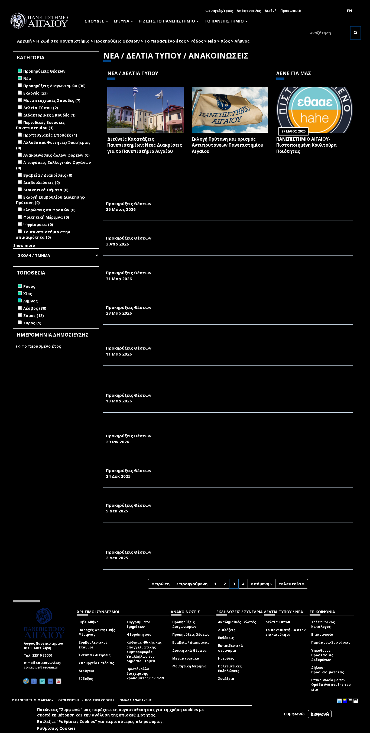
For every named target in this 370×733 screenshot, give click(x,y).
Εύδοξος (86, 678)
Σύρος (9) (32, 322)
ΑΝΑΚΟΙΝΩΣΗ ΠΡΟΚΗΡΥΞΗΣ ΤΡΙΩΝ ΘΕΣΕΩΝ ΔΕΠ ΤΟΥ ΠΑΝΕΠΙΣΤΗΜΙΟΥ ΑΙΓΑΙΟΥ (191, 464)
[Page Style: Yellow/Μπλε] (345, 701)
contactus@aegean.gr (42, 667)
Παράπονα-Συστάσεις (330, 642)
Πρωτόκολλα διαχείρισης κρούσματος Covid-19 (145, 673)
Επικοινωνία (322, 634)
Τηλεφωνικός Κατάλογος (323, 624)
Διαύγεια (87, 671)
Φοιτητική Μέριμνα (189, 666)
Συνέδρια (226, 678)
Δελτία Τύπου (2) (40, 107)
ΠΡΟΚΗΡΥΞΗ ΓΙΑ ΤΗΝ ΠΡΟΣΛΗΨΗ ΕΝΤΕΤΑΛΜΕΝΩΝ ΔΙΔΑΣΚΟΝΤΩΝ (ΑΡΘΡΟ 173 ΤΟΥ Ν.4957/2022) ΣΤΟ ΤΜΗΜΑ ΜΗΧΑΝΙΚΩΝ (225, 427)
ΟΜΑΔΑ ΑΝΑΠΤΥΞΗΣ (135, 700)
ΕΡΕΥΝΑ (122, 21)
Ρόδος (196, 41)
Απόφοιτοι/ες (249, 10)
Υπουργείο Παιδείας (96, 663)
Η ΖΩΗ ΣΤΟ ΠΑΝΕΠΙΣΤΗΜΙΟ (167, 21)
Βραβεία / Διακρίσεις (190, 642)
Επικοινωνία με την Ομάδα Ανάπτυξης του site (331, 685)
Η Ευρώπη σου (138, 634)
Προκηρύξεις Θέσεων (117, 41)
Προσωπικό (290, 10)
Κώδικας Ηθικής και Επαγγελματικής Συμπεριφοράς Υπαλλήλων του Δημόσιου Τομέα (143, 651)
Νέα (212, 41)
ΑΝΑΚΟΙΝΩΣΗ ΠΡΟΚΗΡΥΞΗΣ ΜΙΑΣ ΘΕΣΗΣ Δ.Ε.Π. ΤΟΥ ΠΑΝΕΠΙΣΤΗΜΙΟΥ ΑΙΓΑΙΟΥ (189, 232)
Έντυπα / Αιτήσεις (95, 655)
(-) (19, 346)
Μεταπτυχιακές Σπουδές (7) (51, 100)
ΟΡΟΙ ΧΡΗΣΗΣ (69, 700)
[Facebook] (34, 681)
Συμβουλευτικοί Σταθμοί (93, 644)
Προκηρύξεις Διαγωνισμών (184, 624)
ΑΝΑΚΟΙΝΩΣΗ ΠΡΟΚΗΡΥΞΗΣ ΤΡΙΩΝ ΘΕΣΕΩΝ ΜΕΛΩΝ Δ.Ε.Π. (168, 499)
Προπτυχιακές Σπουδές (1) (50, 135)
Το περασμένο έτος (165, 41)
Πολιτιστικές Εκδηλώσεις (230, 668)
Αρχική (24, 41)
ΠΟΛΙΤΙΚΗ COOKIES (99, 700)
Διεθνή (271, 10)
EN (349, 10)
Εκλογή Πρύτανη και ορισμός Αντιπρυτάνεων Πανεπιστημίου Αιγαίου (227, 145)
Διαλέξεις (226, 630)
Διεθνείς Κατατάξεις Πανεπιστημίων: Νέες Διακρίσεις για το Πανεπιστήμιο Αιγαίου (144, 145)
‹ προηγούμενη (191, 583)
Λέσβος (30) (34, 308)
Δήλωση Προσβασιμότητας (327, 669)
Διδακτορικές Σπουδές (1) (49, 115)
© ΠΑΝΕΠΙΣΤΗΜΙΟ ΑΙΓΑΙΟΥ (32, 700)
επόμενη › (261, 583)
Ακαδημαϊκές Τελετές (237, 622)
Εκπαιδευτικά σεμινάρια (230, 648)
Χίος (225, 41)
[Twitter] (42, 681)
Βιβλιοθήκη (89, 622)
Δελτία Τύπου (277, 622)
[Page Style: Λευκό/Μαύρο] (350, 701)
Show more (24, 245)
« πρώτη (160, 583)
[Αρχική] (42, 20)
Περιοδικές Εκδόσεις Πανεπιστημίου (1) (40, 125)
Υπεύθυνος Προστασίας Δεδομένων (322, 655)
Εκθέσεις (226, 637)
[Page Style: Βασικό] (339, 701)
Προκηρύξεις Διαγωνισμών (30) (54, 85)
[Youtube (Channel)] (58, 681)
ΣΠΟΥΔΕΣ (95, 21)
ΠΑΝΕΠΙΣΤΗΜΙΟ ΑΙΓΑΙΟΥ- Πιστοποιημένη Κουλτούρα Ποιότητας (306, 145)
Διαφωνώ (319, 714)
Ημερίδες (226, 658)
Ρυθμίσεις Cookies (56, 728)
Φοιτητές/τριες (219, 10)
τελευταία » (291, 583)
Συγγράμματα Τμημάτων (138, 624)
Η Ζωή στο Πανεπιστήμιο (63, 41)
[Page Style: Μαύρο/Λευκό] (355, 701)
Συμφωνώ (294, 713)
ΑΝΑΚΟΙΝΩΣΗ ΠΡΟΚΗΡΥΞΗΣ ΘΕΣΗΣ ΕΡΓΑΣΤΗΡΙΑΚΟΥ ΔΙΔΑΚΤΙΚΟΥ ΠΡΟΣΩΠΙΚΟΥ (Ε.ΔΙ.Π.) (200, 301)
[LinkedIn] (50, 681)
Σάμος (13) (33, 315)
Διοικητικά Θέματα (189, 650)
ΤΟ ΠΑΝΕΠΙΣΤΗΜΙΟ (225, 21)
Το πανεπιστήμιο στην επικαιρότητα (285, 632)
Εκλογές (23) (35, 93)
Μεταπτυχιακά (185, 658)
